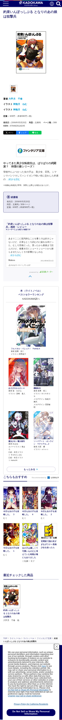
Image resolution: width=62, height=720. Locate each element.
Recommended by (39, 478)
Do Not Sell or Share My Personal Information (28, 690)
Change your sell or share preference (24, 696)
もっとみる (29, 469)
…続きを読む (13, 179)
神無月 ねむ (20, 104)
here (44, 666)
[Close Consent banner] (56, 646)
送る (36, 133)
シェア (23, 133)
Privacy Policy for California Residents (31, 704)
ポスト (11, 133)
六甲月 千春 (15, 98)
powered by (34, 272)
